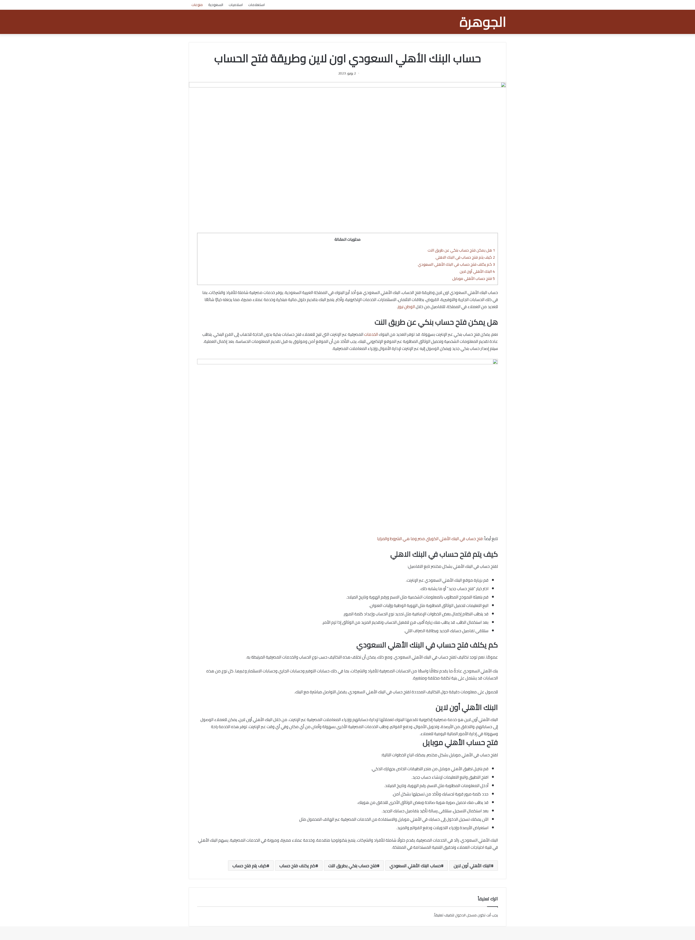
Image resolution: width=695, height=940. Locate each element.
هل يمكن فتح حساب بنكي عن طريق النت (461, 250)
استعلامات (256, 4)
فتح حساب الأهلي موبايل (473, 278)
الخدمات (371, 334)
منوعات (197, 4)
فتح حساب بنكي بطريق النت (352, 865)
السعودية (215, 4)
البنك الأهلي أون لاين (477, 271)
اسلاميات (236, 4)
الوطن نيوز (406, 307)
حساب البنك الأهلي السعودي (415, 865)
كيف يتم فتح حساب (249, 865)
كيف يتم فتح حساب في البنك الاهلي (465, 257)
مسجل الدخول (466, 915)
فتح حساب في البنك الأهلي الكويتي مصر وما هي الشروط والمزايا (430, 539)
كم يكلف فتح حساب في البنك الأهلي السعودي (456, 264)
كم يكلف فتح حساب (297, 865)
